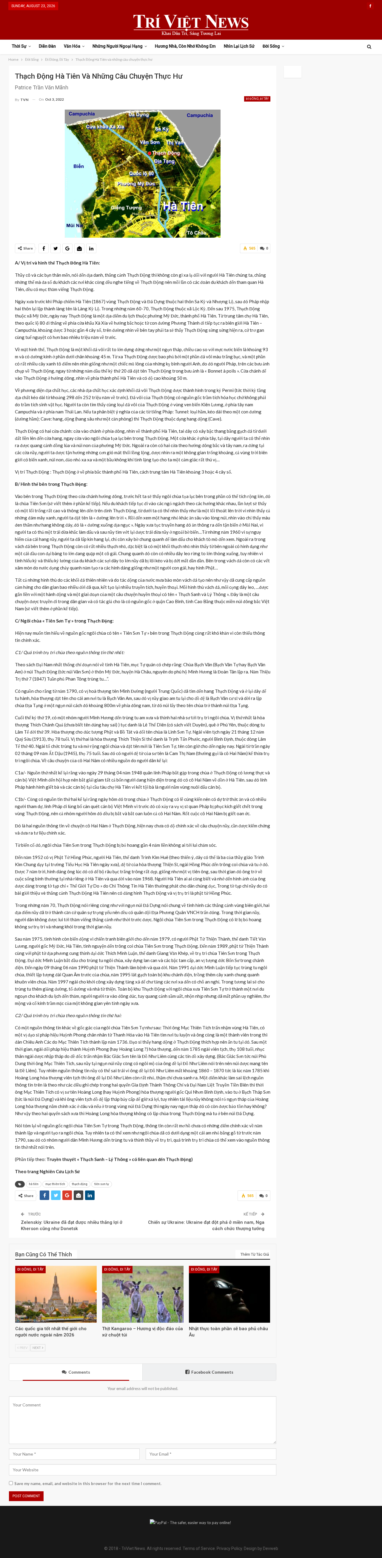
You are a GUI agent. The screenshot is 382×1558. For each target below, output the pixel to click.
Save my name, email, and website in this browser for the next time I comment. (87, 1483)
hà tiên (33, 1184)
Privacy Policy (229, 1548)
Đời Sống (271, 46)
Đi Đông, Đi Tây (257, 98)
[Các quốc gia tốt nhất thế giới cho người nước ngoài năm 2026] (56, 1294)
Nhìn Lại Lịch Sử (239, 46)
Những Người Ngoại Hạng (118, 46)
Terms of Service (199, 1548)
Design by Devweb (260, 1548)
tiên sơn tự (101, 1184)
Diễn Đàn (47, 46)
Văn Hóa (72, 46)
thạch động (79, 1184)
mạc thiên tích (55, 1184)
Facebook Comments (212, 1372)
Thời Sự (19, 46)
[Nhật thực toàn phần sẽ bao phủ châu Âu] (229, 1294)
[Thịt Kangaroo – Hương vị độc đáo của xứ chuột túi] (143, 1294)
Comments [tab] (79, 1372)
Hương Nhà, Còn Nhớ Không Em (185, 46)
